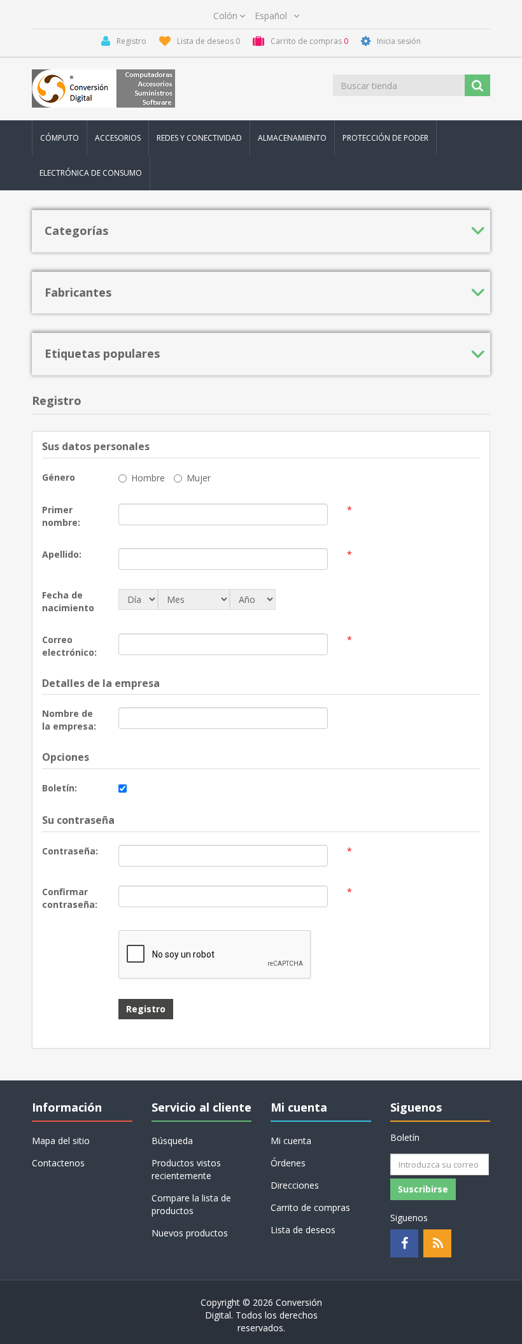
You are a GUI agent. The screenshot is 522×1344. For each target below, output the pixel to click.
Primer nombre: (61, 516)
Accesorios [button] (118, 137)
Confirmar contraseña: (69, 898)
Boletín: (59, 788)
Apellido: (61, 554)
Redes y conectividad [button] (199, 137)
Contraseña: (70, 851)
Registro (146, 1009)
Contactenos (58, 1163)
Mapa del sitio (61, 1141)
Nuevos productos (190, 1233)
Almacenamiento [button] (292, 137)
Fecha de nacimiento (68, 601)
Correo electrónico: (69, 645)
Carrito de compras (310, 1207)
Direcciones (295, 1185)
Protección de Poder (385, 137)
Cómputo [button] (59, 137)
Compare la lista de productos (191, 1204)
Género (58, 477)
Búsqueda (172, 1141)
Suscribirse (423, 1189)
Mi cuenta (291, 1141)
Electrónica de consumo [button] (90, 172)
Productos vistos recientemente (186, 1169)
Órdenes (288, 1163)
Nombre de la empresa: (69, 719)
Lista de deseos (303, 1230)
